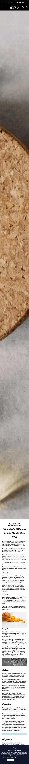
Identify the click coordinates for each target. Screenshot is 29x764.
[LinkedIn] (20, 3)
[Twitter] (9, 3)
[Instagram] (12, 3)
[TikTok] (14, 3)
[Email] (23, 3)
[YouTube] (17, 3)
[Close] (27, 746)
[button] (23, 7)
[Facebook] (6, 3)
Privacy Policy (13, 757)
